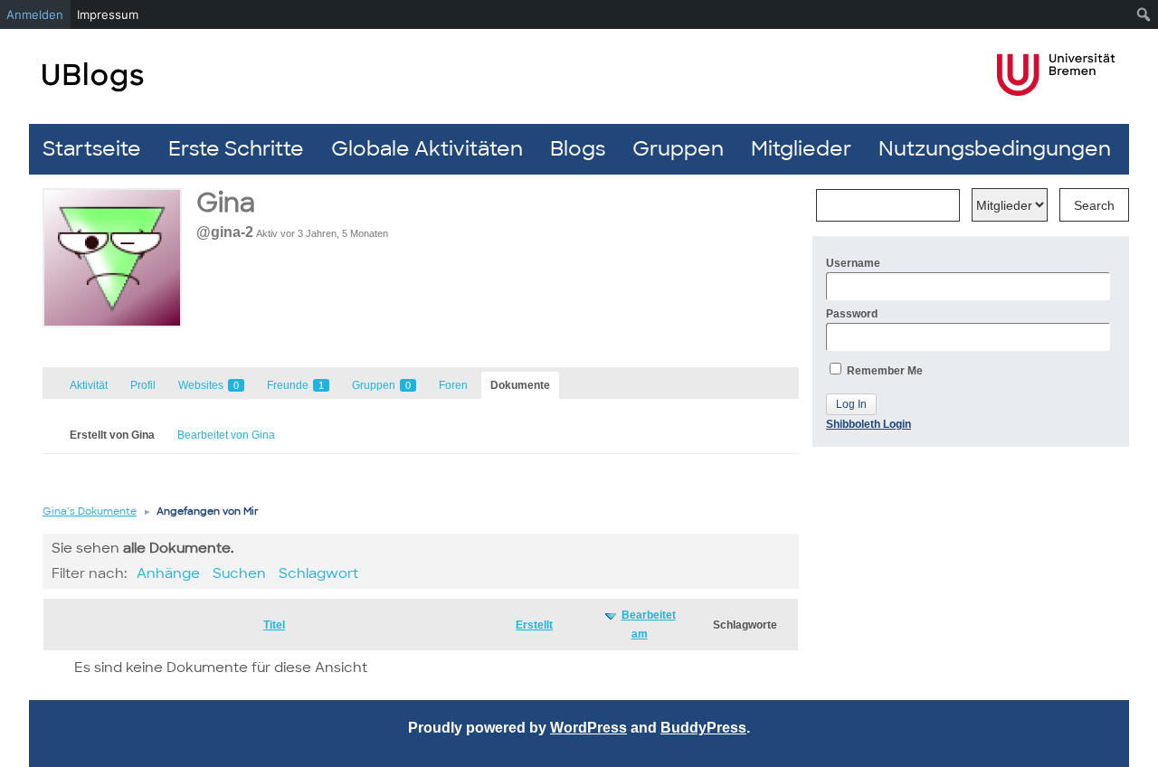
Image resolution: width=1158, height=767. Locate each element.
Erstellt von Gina (112, 435)
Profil (143, 385)
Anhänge (168, 573)
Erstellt (534, 625)
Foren (453, 385)
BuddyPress (703, 727)
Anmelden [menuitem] (34, 14)
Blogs (577, 149)
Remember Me (883, 371)
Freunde (295, 385)
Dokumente (520, 385)
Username (853, 263)
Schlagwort (318, 573)
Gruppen (678, 149)
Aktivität (89, 385)
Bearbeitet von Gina (226, 435)
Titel (274, 625)
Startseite (92, 149)
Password (852, 314)
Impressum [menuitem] (107, 14)
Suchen (239, 573)
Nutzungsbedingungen (994, 149)
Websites (208, 385)
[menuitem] (1144, 14)
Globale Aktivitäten (427, 149)
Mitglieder (801, 149)
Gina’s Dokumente (90, 511)
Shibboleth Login (868, 424)
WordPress (588, 727)
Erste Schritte (236, 149)
